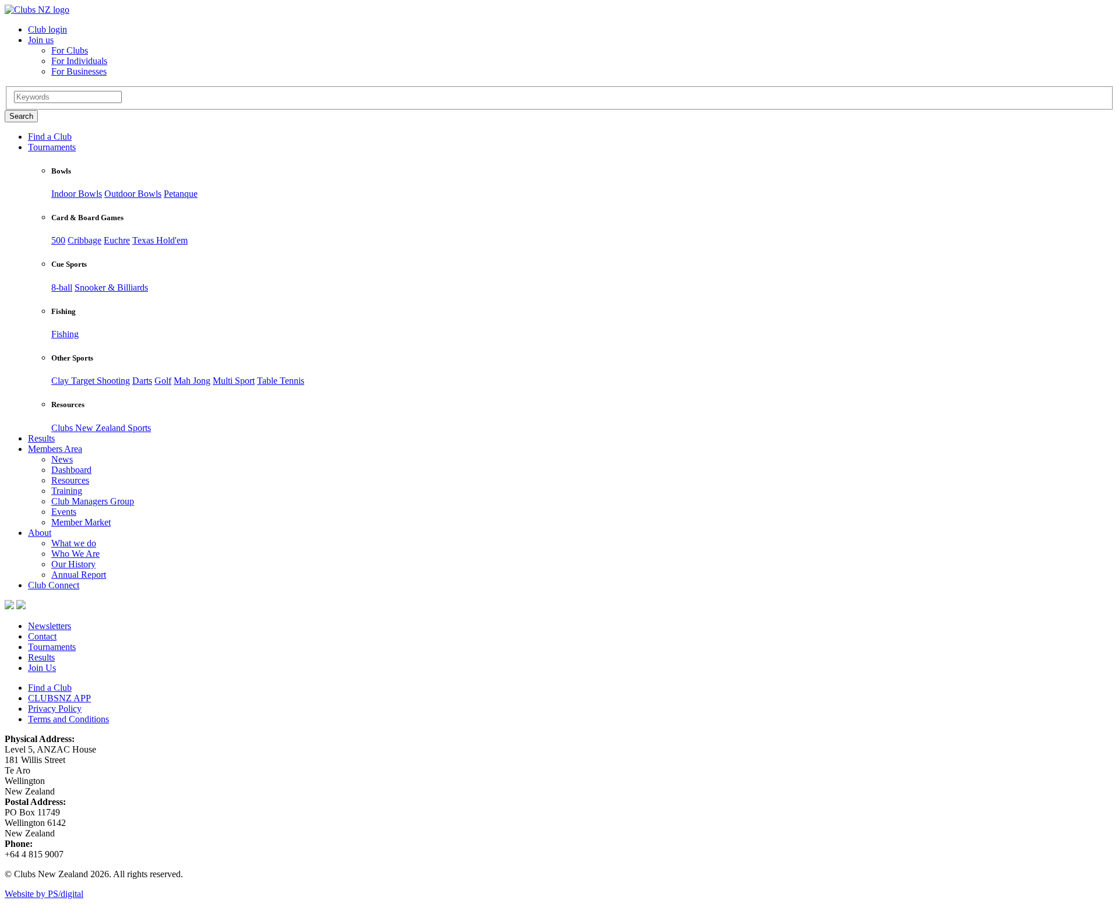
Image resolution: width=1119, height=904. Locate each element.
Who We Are (75, 554)
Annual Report (78, 575)
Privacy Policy (55, 709)
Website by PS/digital (44, 894)
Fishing (65, 334)
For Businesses (79, 71)
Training (66, 491)
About (39, 533)
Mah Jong (192, 381)
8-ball (61, 287)
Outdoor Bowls (132, 194)
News (62, 459)
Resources (70, 480)
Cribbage (84, 240)
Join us (41, 40)
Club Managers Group (92, 501)
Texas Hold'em (160, 240)
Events (63, 512)
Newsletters (49, 626)
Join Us (42, 668)
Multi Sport (234, 381)
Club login (47, 29)
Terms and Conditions (68, 719)
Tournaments (52, 147)
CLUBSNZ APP (59, 698)
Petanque (181, 194)
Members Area (55, 449)
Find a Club (50, 137)
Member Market (81, 522)
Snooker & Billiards (111, 287)
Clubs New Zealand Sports (101, 428)
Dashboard (71, 470)
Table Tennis (280, 381)
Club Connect (53, 585)
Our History (73, 564)
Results (41, 438)
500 (58, 240)
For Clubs (69, 50)
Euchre (117, 240)
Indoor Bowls (76, 194)
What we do (73, 543)
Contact (42, 636)
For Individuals (79, 61)
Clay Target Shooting (90, 381)
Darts (142, 381)
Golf (162, 381)
